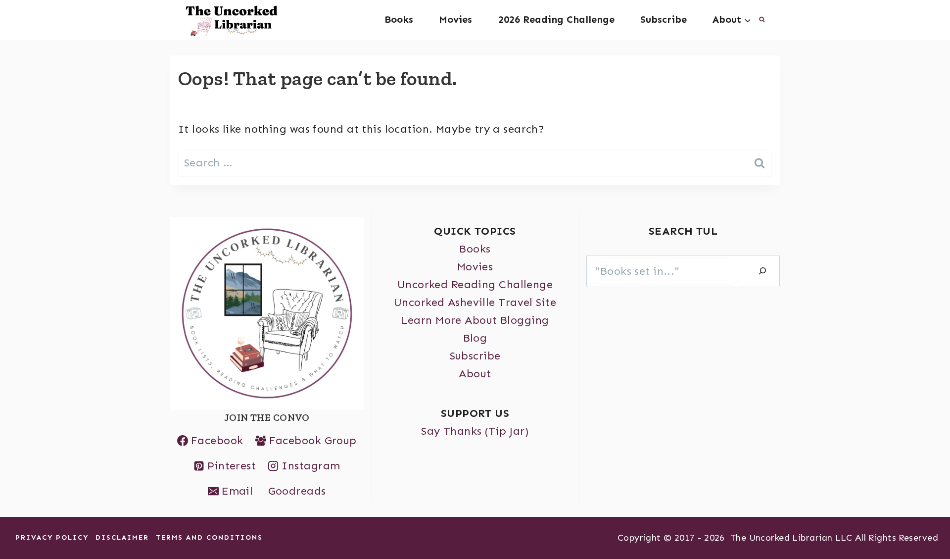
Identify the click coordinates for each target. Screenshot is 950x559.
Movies (455, 19)
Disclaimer (122, 537)
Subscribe (663, 19)
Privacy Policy (52, 537)
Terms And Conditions (209, 537)
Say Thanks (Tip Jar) (475, 431)
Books (398, 19)
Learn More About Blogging (475, 320)
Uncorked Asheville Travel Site (475, 302)
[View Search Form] (762, 20)
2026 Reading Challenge (556, 19)
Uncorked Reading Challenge (475, 284)
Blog (475, 338)
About (475, 373)
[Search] (762, 271)
